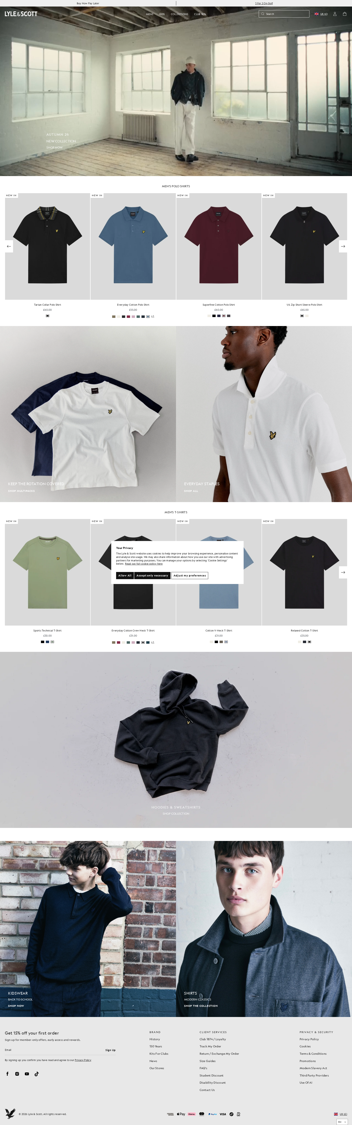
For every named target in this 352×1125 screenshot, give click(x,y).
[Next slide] (343, 246)
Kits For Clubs (159, 1053)
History (155, 1039)
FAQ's (203, 1068)
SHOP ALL (191, 491)
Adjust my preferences (190, 575)
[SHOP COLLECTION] (176, 740)
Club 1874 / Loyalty (213, 1039)
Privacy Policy (83, 1060)
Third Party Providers (314, 1075)
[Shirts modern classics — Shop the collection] (264, 929)
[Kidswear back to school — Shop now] (88, 929)
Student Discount (212, 1075)
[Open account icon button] (334, 13)
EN (339, 1122)
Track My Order (210, 1046)
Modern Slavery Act (313, 1068)
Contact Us (207, 1090)
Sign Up (111, 1050)
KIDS (162, 14)
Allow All (125, 575)
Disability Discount (213, 1082)
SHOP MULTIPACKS (21, 491)
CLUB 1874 (200, 14)
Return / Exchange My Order (219, 1053)
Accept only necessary (152, 575)
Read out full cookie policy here (144, 563)
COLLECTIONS (179, 14)
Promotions (308, 1061)
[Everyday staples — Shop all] (264, 414)
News (153, 1061)
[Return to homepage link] (21, 13)
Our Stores (157, 1068)
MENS (149, 14)
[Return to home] (10, 1114)
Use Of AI (306, 1082)
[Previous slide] (9, 246)
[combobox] (342, 1122)
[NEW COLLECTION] (176, 88)
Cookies (305, 1046)
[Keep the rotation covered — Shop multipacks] (88, 414)
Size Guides (208, 1061)
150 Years (156, 1046)
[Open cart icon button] (344, 13)
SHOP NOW (16, 1006)
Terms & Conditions (313, 1053)
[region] (177, 562)
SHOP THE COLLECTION (201, 1006)
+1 (67, 316)
